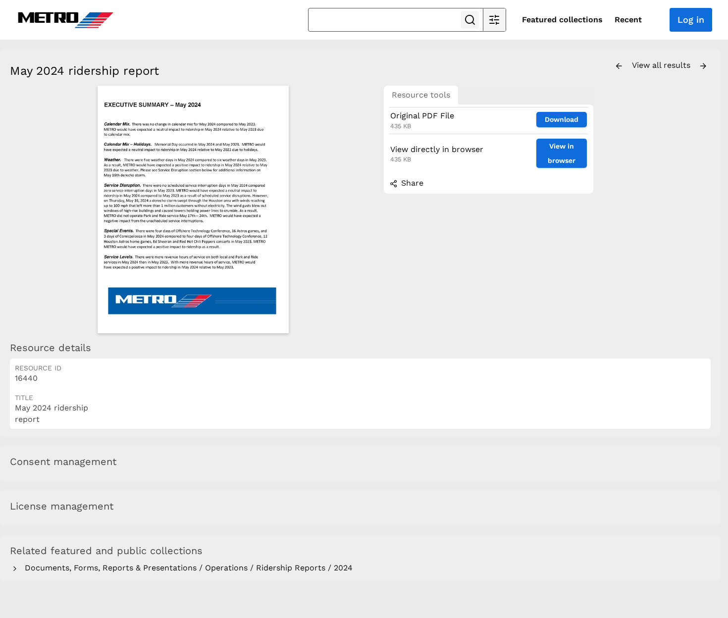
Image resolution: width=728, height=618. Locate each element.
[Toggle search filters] (494, 19)
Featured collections (562, 19)
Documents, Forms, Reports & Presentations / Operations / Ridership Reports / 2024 (186, 567)
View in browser (561, 153)
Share (411, 183)
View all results (662, 65)
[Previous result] (619, 66)
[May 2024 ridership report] (193, 209)
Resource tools (421, 95)
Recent (628, 19)
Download (561, 119)
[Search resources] (470, 20)
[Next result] (703, 66)
